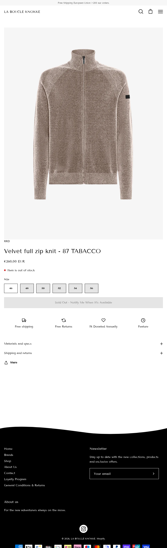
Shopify (101, 538)
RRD (7, 241)
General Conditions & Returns (24, 485)
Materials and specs (18, 343)
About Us (10, 467)
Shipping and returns (18, 353)
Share (13, 362)
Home (8, 449)
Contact (9, 473)
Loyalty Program (15, 479)
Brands (8, 455)
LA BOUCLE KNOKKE (22, 12)
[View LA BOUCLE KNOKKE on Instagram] (83, 529)
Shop (7, 461)
